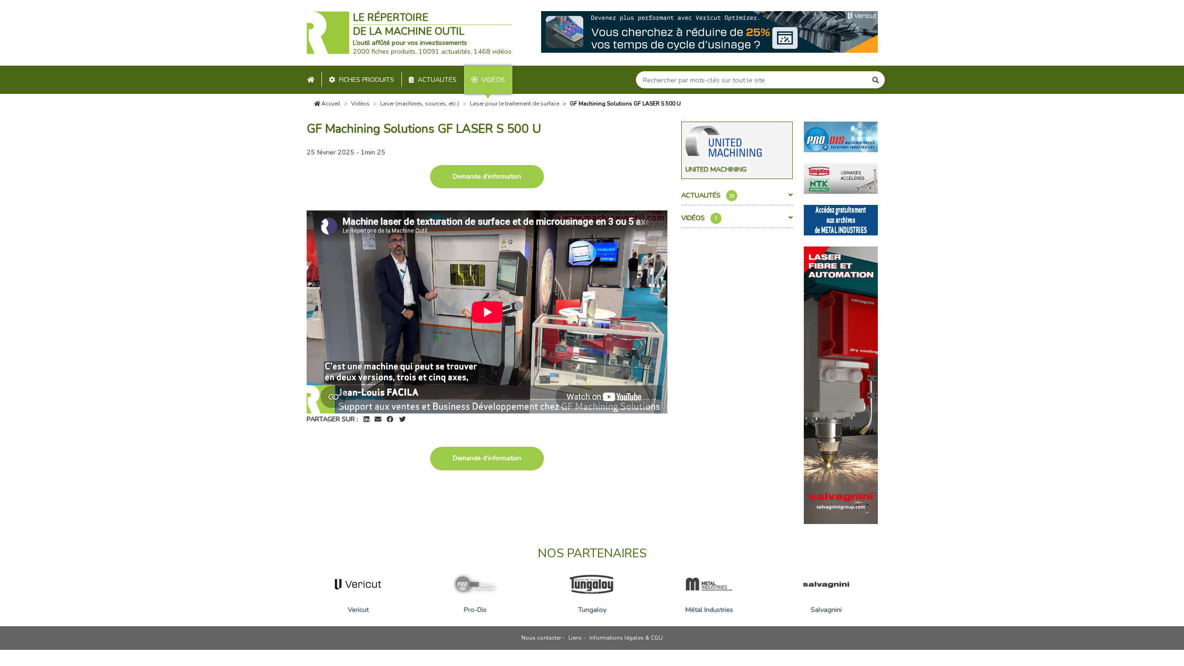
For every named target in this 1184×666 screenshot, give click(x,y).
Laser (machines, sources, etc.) (419, 103)
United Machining (715, 169)
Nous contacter (541, 637)
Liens (575, 637)
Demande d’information (487, 176)
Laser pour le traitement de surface (514, 103)
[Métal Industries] (841, 219)
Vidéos (493, 79)
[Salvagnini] (841, 384)
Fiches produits (366, 79)
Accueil (330, 103)
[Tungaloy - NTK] (841, 177)
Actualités (437, 79)
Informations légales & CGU (626, 637)
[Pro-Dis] (841, 136)
